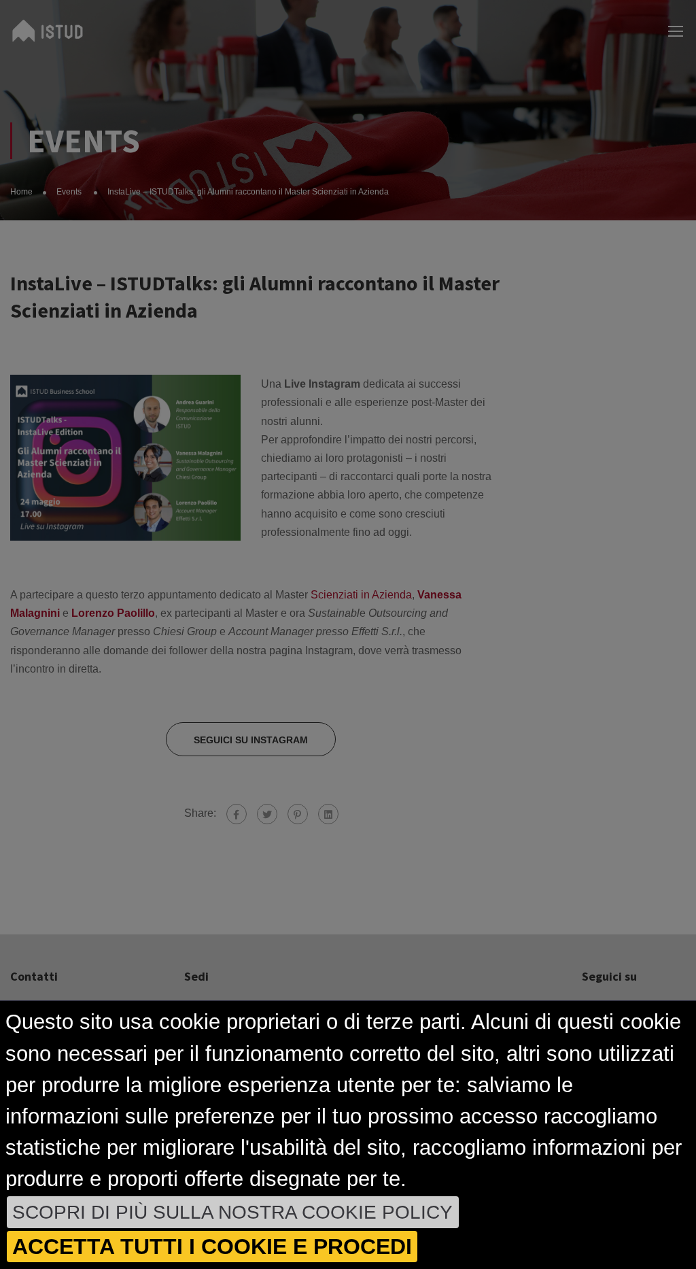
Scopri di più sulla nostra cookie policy (232, 1212)
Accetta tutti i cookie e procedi (212, 1246)
